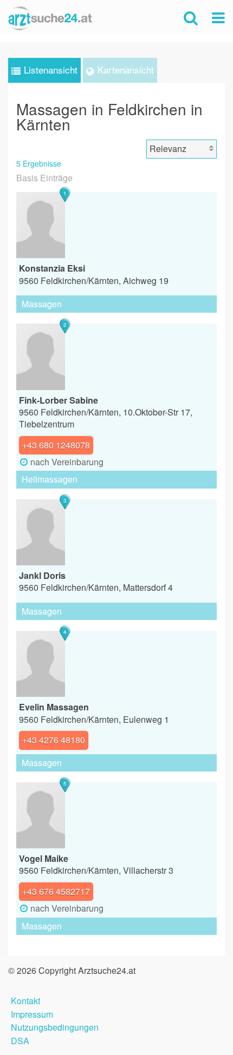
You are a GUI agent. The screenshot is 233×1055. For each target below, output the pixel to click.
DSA (20, 1039)
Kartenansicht (126, 69)
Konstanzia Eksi (52, 268)
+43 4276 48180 (53, 740)
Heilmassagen (49, 479)
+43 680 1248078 (56, 445)
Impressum (32, 1013)
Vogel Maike (43, 858)
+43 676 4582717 (56, 891)
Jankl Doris (42, 575)
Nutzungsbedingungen (55, 1026)
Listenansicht (50, 69)
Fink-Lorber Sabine (58, 400)
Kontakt (25, 999)
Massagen (42, 304)
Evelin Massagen (54, 707)
